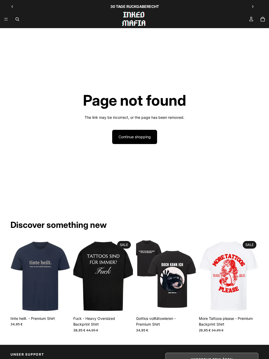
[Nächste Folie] (252, 6)
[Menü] (6, 19)
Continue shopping (134, 137)
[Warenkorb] (262, 19)
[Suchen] (17, 19)
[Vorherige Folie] (12, 6)
